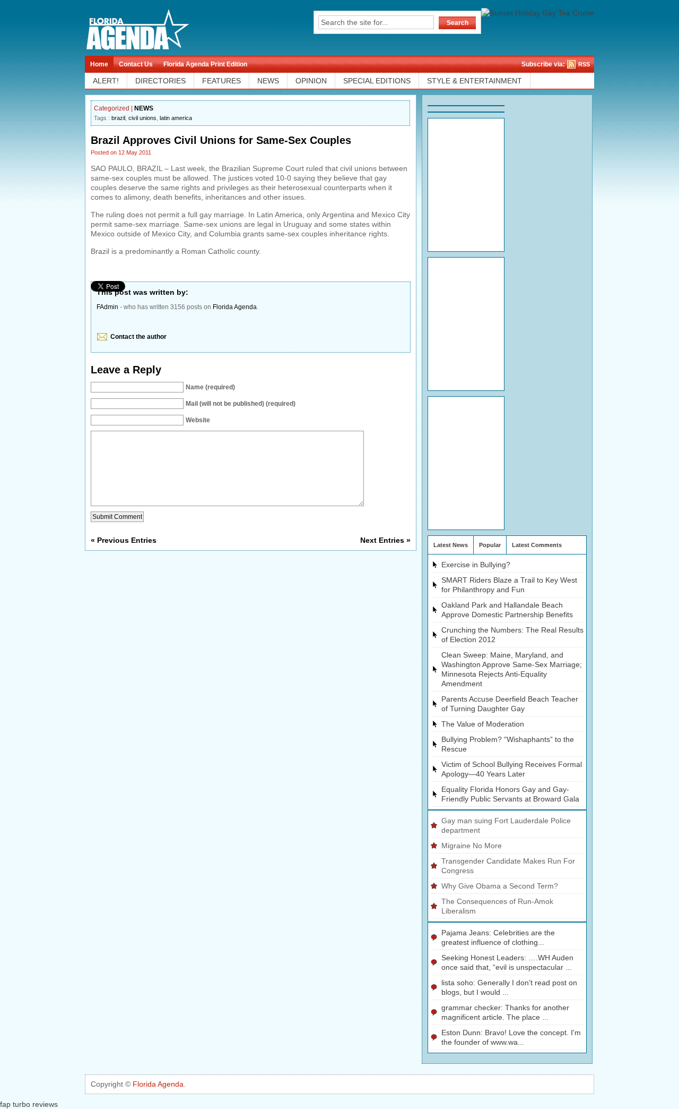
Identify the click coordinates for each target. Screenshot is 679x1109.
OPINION (311, 80)
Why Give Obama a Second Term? (499, 886)
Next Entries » (385, 540)
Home (99, 64)
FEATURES (221, 80)
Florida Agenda (235, 307)
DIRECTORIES (160, 80)
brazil (118, 118)
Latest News (450, 545)
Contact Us (136, 64)
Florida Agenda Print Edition (205, 64)
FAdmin (107, 307)
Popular (490, 545)
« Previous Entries (123, 540)
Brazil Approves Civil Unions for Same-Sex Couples (221, 140)
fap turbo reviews (29, 1104)
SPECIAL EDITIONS (377, 80)
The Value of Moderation (482, 724)
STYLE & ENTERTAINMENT (474, 80)
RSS (584, 64)
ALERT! (106, 80)
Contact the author (138, 336)
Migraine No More (471, 845)
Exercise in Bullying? (475, 564)
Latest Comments (537, 545)
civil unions (142, 118)
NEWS (268, 80)
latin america (176, 118)
